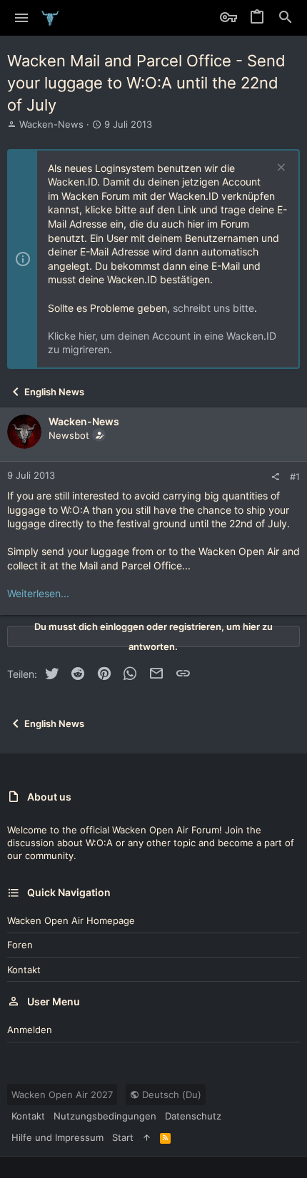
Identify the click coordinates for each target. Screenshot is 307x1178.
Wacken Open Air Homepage (71, 920)
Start (123, 1137)
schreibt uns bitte (213, 308)
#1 (295, 476)
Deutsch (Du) (170, 1094)
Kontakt (24, 969)
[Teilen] (275, 477)
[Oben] (147, 1137)
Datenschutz (193, 1116)
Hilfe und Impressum (57, 1137)
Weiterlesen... (38, 593)
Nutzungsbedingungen (105, 1116)
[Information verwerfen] (279, 168)
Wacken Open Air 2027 (62, 1094)
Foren (20, 944)
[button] (21, 18)
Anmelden (29, 1029)
